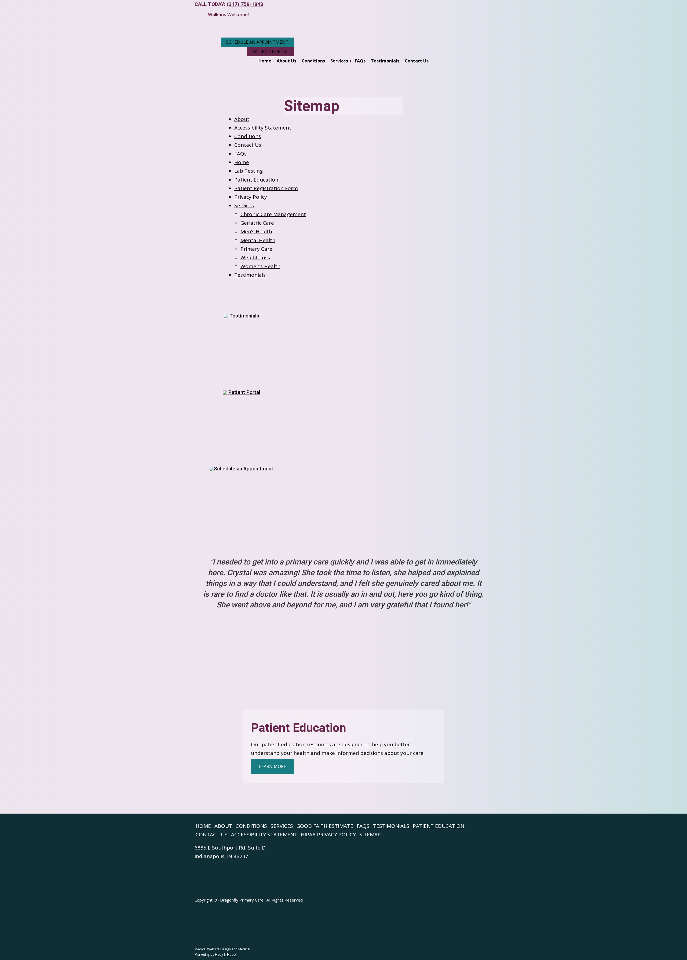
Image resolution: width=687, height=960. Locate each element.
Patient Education (256, 179)
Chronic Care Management (273, 214)
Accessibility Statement (262, 127)
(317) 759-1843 (245, 4)
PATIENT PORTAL (270, 51)
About (241, 119)
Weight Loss (255, 257)
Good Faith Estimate (325, 825)
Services (339, 61)
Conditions (313, 61)
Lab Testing (248, 170)
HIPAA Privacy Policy (328, 834)
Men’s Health (256, 231)
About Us (286, 61)
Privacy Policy (250, 196)
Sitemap (370, 834)
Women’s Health (260, 266)
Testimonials (385, 61)
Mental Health (257, 240)
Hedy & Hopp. (226, 954)
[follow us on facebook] (4, 805)
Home (264, 61)
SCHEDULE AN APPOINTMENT (257, 42)
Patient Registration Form (266, 188)
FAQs (360, 61)
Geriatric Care (257, 222)
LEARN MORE (272, 766)
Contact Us (417, 61)
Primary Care (256, 248)
